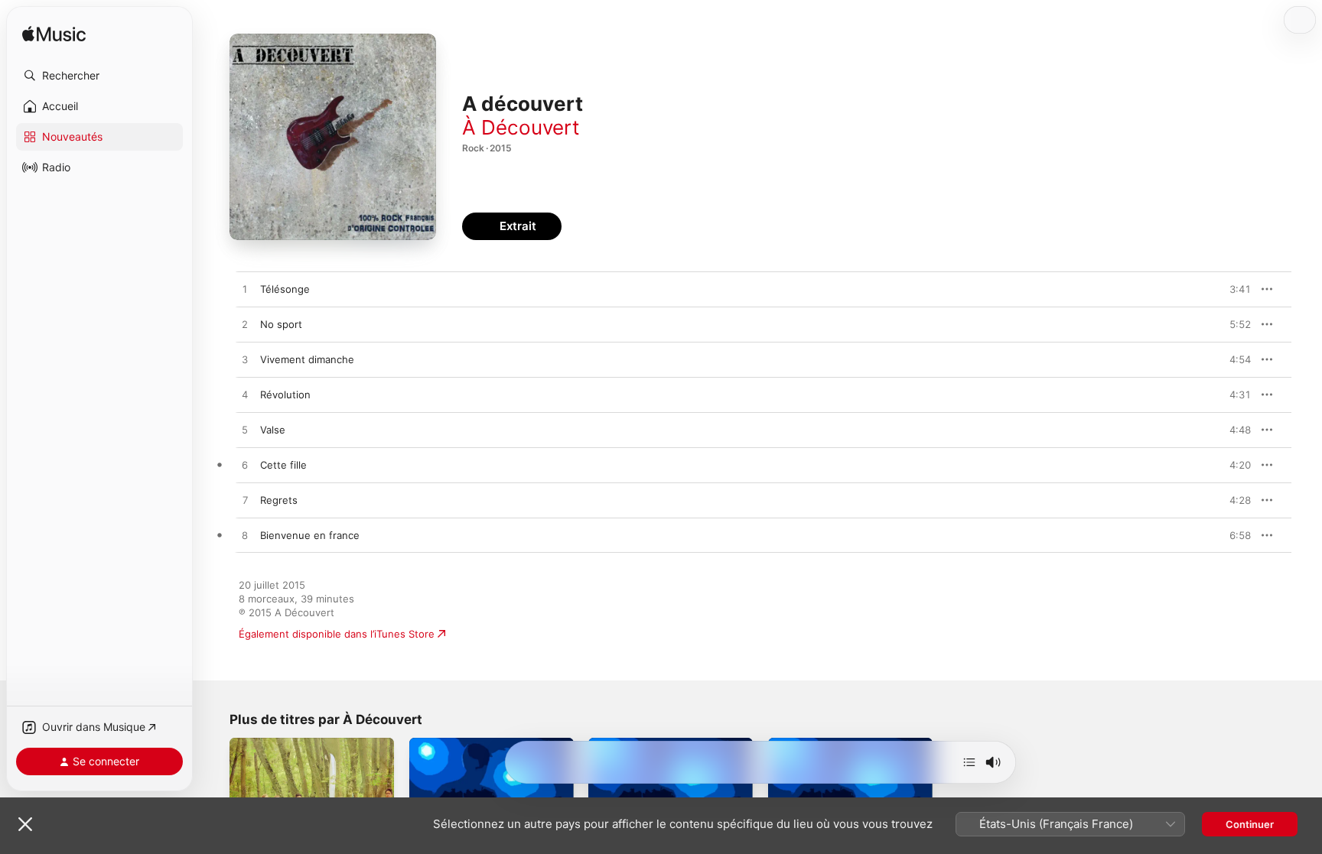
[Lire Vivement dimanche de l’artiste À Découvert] (245, 360)
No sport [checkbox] (281, 324)
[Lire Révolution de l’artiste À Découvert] (245, 395)
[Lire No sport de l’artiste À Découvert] (245, 325)
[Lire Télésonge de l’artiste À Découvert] (245, 290)
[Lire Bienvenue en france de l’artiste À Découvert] (245, 536)
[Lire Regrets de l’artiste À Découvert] (245, 501)
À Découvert (520, 127)
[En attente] (969, 762)
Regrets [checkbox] (279, 500)
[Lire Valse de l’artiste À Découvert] (245, 430)
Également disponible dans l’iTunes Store (337, 634)
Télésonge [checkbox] (285, 289)
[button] (99, 76)
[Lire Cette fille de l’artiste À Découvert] (245, 465)
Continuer (1250, 824)
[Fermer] (25, 824)
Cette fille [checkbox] (283, 465)
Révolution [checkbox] (285, 394)
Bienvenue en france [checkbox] (310, 535)
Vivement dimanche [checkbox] (307, 359)
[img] (54, 35)
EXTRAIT (1234, 289)
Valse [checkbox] (272, 430)
